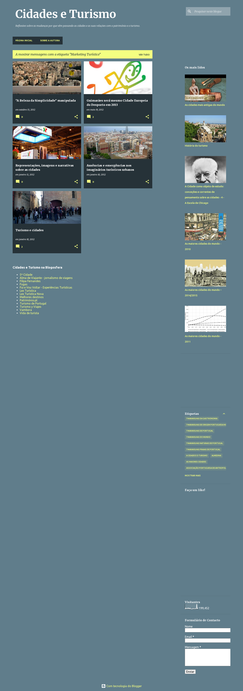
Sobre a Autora (50, 40)
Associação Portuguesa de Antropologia (208, 468)
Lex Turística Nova (32, 293)
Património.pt (28, 300)
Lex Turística (28, 290)
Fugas (23, 284)
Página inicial (23, 40)
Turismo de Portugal (33, 303)
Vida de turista (29, 313)
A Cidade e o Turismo (196, 455)
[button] (76, 117)
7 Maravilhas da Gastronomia (201, 418)
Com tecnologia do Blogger (124, 686)
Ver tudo (144, 55)
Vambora (26, 309)
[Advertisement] (196, 66)
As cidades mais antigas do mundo (205, 105)
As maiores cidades (196, 462)
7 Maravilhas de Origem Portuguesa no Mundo (210, 425)
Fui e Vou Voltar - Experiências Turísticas (46, 287)
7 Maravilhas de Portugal (199, 431)
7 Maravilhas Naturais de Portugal (204, 443)
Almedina (216, 455)
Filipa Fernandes (30, 281)
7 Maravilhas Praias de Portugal (203, 449)
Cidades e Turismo (65, 14)
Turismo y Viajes (30, 306)
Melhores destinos (32, 297)
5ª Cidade (26, 274)
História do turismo (196, 145)
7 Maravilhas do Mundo (198, 437)
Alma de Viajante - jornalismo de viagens (46, 277)
